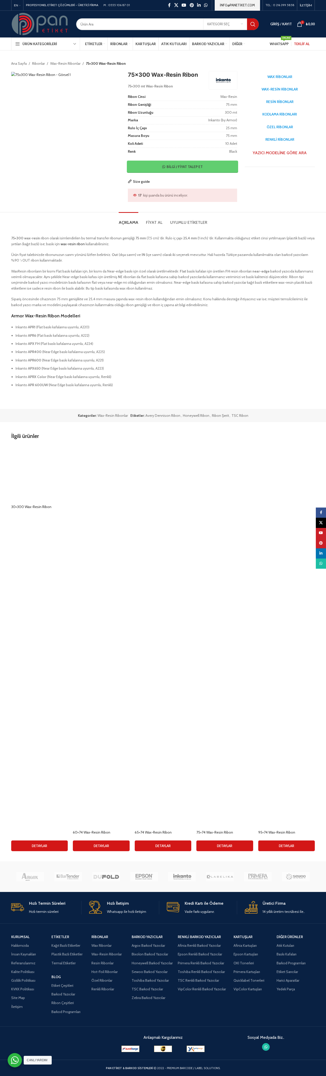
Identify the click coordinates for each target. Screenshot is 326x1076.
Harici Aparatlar (288, 980)
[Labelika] (220, 876)
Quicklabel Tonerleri (249, 980)
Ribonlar (38, 63)
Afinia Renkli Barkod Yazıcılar (199, 945)
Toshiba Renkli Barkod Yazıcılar (201, 971)
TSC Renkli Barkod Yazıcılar (198, 980)
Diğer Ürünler (290, 937)
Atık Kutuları (285, 945)
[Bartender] (68, 876)
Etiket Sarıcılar (287, 971)
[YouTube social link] (184, 5)
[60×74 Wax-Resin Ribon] (101, 636)
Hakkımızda (20, 945)
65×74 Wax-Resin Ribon (153, 832)
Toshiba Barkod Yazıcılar (150, 980)
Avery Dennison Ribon (162, 415)
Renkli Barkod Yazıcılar (199, 937)
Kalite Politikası (22, 971)
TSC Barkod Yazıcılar (147, 989)
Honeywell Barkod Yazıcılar (152, 963)
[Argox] (30, 876)
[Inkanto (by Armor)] (182, 876)
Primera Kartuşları (247, 971)
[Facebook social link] (169, 5)
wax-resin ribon (73, 244)
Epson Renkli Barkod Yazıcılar (200, 954)
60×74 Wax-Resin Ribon (91, 832)
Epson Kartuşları (246, 954)
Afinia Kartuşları (245, 945)
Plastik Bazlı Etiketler (67, 954)
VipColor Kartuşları (248, 989)
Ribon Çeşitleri (62, 1003)
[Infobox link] (46, 907)
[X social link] (176, 5)
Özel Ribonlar (101, 980)
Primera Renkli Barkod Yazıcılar (201, 963)
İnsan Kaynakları (23, 954)
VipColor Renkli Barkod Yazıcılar (202, 989)
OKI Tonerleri (244, 963)
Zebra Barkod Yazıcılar (148, 997)
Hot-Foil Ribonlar (104, 971)
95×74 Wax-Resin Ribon (276, 832)
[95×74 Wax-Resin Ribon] (286, 636)
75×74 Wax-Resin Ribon (214, 832)
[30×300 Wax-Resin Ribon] (39, 473)
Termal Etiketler (63, 963)
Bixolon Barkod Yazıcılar (150, 954)
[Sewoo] (296, 876)
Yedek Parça (286, 989)
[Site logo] (40, 23)
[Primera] (258, 876)
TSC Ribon (240, 415)
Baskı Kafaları (286, 954)
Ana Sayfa (19, 63)
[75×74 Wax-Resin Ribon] (224, 636)
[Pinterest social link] (191, 5)
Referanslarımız (23, 963)
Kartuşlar (243, 937)
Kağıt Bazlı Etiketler (65, 945)
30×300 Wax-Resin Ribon (31, 506)
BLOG (56, 977)
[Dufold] (106, 876)
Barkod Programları (65, 1011)
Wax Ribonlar (101, 945)
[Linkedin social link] (198, 5)
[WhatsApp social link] (205, 5)
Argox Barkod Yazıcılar (148, 945)
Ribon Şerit (220, 415)
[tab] (128, 220)
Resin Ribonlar (102, 963)
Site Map (18, 997)
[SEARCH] (253, 24)
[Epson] (144, 876)
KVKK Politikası (22, 989)
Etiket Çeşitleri (62, 985)
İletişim (17, 1006)
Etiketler (60, 937)
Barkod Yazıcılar (63, 994)
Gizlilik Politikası (23, 980)
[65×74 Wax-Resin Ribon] (163, 636)
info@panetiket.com (237, 5)
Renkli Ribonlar (102, 989)
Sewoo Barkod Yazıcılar (150, 971)
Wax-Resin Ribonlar (65, 63)
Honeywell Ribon (196, 415)
